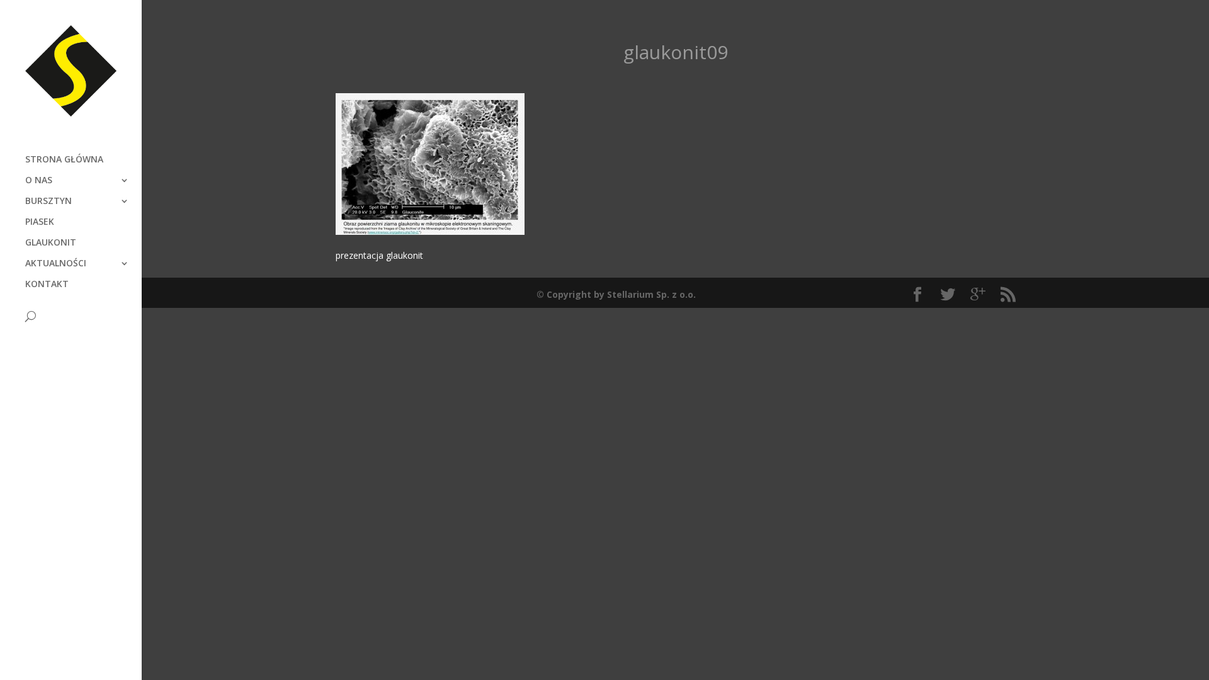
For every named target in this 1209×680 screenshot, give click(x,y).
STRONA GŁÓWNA (64, 160)
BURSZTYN (48, 201)
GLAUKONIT (50, 243)
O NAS (38, 181)
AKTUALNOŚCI (55, 264)
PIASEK (39, 222)
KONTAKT (47, 285)
